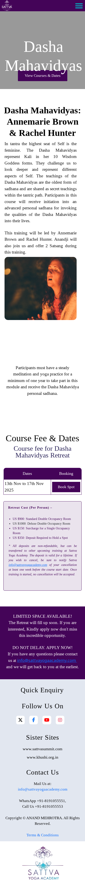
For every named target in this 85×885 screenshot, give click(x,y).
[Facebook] (33, 720)
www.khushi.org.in (42, 757)
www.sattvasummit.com (42, 749)
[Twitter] (20, 720)
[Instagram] (60, 720)
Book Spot (66, 487)
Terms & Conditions (43, 835)
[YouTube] (46, 720)
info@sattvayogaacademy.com (28, 565)
